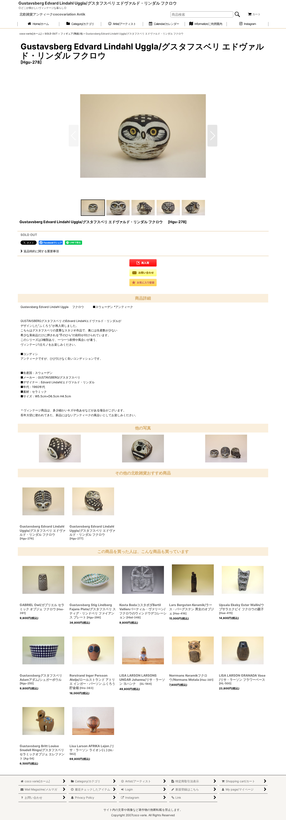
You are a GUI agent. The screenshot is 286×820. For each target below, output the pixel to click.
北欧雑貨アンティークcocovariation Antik (52, 14)
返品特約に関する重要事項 (41, 251)
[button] (212, 136)
